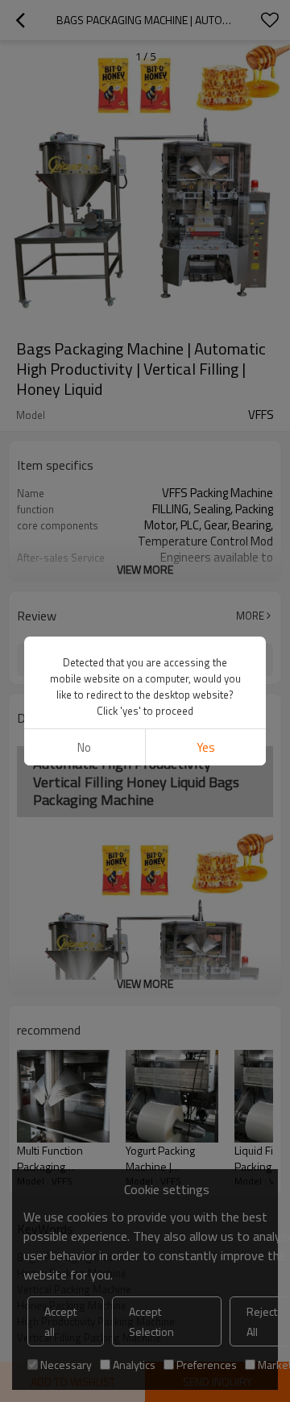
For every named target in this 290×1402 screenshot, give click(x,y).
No (84, 747)
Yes (206, 747)
